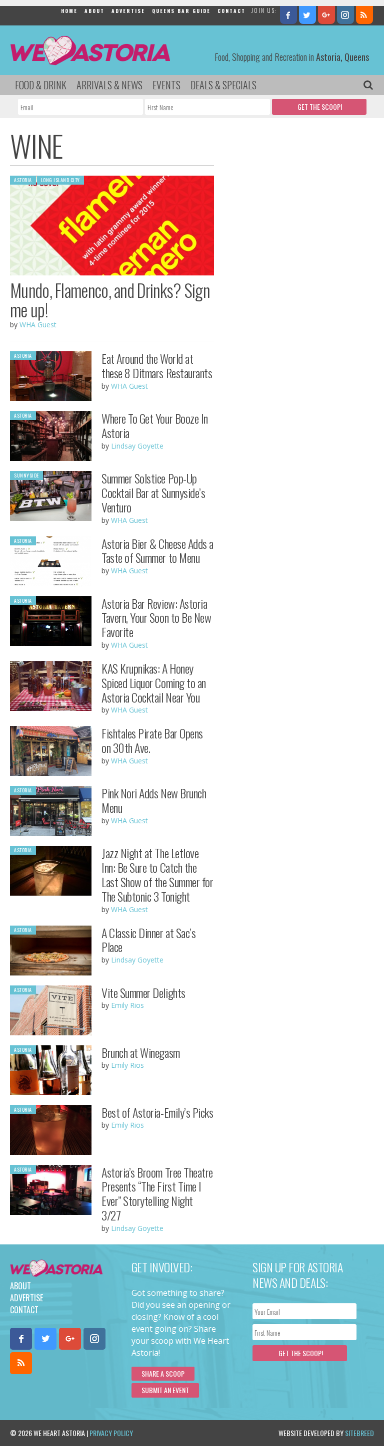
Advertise (128, 10)
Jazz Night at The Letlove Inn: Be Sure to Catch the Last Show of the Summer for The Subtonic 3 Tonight (157, 874)
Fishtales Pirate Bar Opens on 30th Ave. (152, 740)
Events (166, 84)
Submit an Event (165, 1390)
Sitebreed (359, 1433)
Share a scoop (163, 1373)
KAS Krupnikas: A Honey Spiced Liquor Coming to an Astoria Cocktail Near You (154, 682)
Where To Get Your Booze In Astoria (155, 425)
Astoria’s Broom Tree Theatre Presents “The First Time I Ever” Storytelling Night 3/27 (157, 1193)
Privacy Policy (111, 1433)
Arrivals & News (109, 84)
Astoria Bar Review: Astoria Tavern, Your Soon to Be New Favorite (156, 617)
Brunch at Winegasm (141, 1052)
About (94, 10)
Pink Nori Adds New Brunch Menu (154, 800)
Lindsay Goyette (137, 446)
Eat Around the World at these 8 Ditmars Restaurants (157, 365)
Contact (232, 10)
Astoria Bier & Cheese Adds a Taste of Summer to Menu (158, 550)
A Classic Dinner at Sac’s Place (149, 940)
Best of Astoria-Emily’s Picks (157, 1112)
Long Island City (60, 180)
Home (69, 10)
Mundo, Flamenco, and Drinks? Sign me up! (110, 299)
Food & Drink (40, 84)
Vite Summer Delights (143, 992)
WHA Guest (38, 324)
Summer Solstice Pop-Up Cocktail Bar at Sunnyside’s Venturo (153, 492)
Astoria (23, 180)
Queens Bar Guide (181, 10)
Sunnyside (26, 475)
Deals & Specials (223, 84)
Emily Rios (127, 1005)
